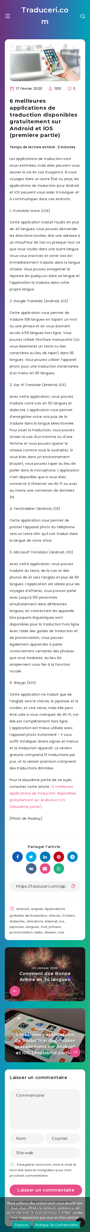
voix (61, 932)
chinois (54, 915)
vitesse (50, 932)
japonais (17, 927)
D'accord (21, 1225)
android (22, 909)
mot (44, 927)
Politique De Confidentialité (56, 1225)
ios (61, 921)
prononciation (21, 932)
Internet (51, 921)
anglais (37, 909)
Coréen (68, 915)
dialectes (17, 921)
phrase (55, 927)
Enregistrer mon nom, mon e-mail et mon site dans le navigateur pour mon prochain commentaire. (43, 1170)
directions (35, 921)
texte (39, 932)
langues (32, 927)
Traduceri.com (44, 16)
